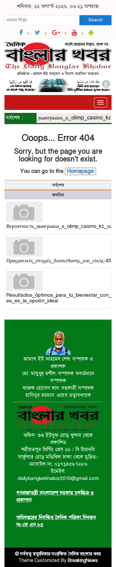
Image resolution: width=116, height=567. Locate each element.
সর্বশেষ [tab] (58, 185)
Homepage (80, 171)
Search (95, 20)
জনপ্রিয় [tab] (58, 195)
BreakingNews (83, 560)
